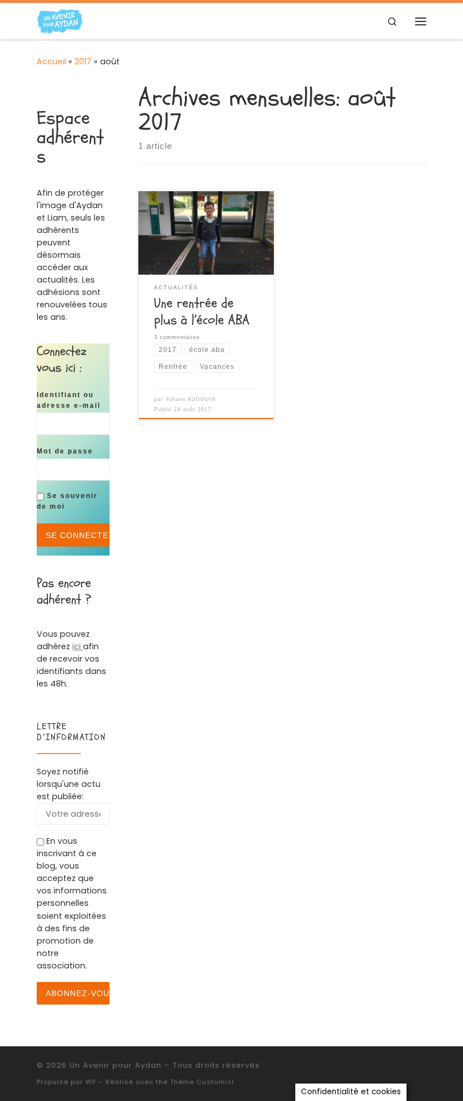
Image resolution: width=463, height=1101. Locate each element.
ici (77, 646)
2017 (83, 61)
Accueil (51, 61)
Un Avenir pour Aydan (115, 1065)
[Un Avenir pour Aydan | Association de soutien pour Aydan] (60, 20)
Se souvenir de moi (67, 501)
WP (90, 1081)
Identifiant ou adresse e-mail (69, 400)
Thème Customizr (202, 1081)
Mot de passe (65, 451)
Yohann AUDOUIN (190, 399)
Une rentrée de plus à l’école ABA (202, 311)
